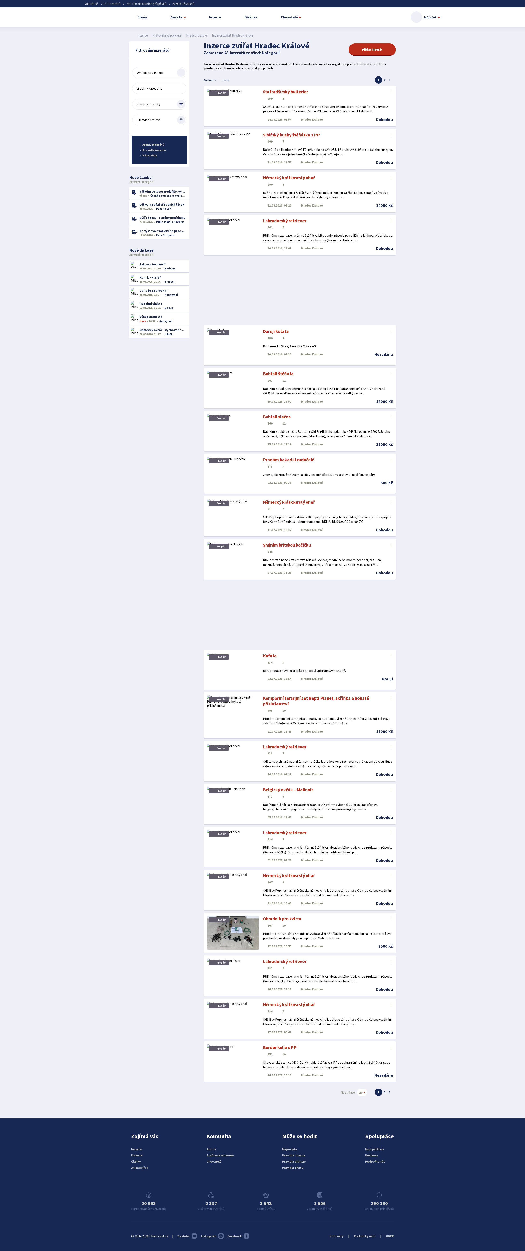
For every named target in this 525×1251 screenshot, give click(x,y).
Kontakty (337, 1236)
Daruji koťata (276, 331)
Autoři (211, 1149)
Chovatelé (289, 17)
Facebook (235, 1236)
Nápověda (149, 155)
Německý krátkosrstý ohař (289, 177)
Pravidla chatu (292, 1167)
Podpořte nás (375, 1161)
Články (136, 1161)
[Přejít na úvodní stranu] (131, 35)
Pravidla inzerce (154, 150)
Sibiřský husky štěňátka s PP (291, 135)
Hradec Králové (197, 35)
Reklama (371, 1155)
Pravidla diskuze (294, 1161)
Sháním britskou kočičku (287, 545)
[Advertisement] (300, 290)
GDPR (390, 1236)
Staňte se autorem (220, 1155)
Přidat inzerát (372, 49)
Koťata (270, 656)
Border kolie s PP (280, 1047)
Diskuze (250, 17)
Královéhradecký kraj (167, 35)
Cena (226, 80)
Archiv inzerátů (153, 145)
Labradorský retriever (284, 221)
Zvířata (176, 17)
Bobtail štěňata (278, 374)
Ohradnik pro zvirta (282, 918)
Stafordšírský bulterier (285, 92)
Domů (142, 17)
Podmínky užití (364, 1236)
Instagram (208, 1236)
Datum (208, 80)
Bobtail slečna (277, 417)
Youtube (183, 1236)
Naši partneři (374, 1149)
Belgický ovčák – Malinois (288, 789)
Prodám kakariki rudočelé (288, 459)
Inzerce (215, 17)
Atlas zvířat (139, 1167)
